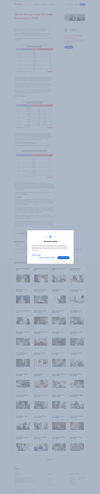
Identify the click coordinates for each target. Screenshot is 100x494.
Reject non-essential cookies (47, 257)
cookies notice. (35, 250)
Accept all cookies (63, 257)
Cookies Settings (35, 255)
